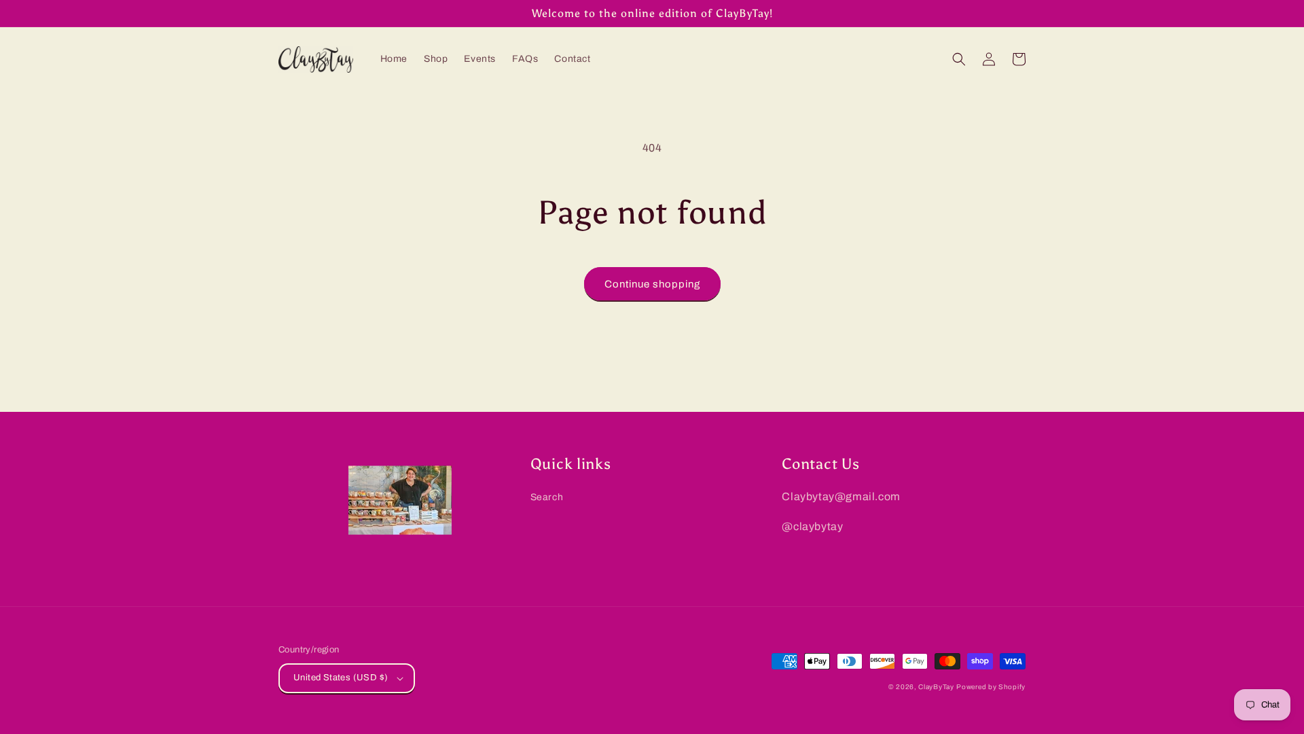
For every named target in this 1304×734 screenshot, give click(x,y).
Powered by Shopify (991, 687)
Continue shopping (652, 284)
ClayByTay (936, 687)
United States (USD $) (340, 677)
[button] (959, 59)
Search (547, 497)
